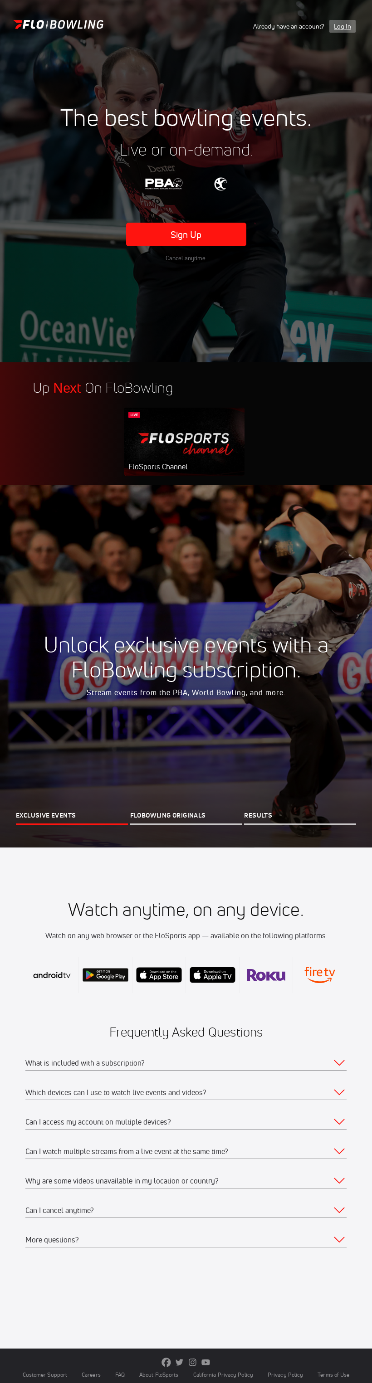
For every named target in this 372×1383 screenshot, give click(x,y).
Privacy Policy (285, 1374)
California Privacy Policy (223, 1374)
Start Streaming (184, 451)
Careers (91, 1374)
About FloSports (158, 1374)
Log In (342, 26)
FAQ (120, 1374)
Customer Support (45, 1374)
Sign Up (186, 234)
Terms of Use (333, 1374)
